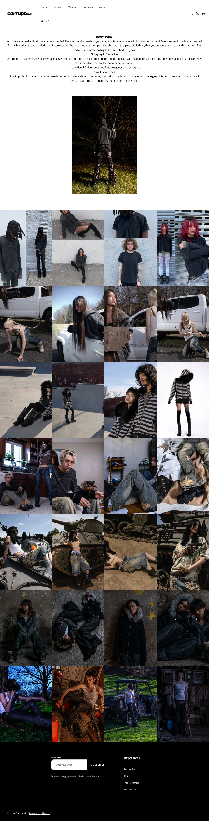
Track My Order (131, 782)
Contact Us (129, 768)
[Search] (192, 14)
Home (44, 7)
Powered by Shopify (39, 813)
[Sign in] (198, 13)
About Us (104, 7)
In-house (88, 7)
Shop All (57, 7)
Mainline (73, 7)
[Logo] (19, 13)
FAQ (126, 775)
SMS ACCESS (130, 789)
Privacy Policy (90, 776)
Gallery (45, 21)
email (96, 63)
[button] (203, 13)
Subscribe (98, 765)
